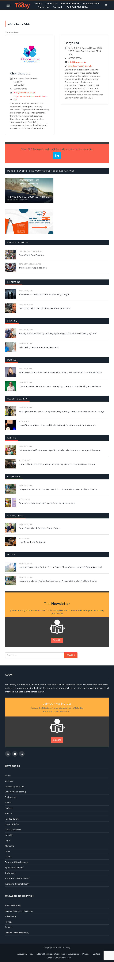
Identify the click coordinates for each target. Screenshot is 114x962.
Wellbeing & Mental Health (17, 884)
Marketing (9, 846)
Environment (10, 797)
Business (9, 781)
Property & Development (16, 862)
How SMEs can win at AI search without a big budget (44, 294)
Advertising (10, 916)
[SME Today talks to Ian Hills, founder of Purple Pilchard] (10, 308)
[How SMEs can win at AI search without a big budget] (10, 294)
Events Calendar (70, 3)
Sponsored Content (14, 867)
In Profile (9, 835)
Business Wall (91, 3)
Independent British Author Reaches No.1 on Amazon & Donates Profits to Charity (58, 489)
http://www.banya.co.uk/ (80, 66)
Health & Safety (12, 824)
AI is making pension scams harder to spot (39, 347)
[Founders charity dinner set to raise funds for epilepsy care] (10, 502)
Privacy (8, 922)
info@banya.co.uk (77, 62)
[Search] (105, 5)
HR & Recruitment (13, 829)
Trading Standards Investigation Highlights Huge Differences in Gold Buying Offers (58, 333)
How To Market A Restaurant (32, 542)
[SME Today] (22, 5)
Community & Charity (14, 786)
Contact (57, 6)
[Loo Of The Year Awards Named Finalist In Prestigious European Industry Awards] (10, 425)
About (38, 3)
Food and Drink (12, 819)
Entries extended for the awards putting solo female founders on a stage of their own (59, 450)
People (8, 856)
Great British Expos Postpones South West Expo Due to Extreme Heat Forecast (57, 464)
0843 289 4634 (79, 6)
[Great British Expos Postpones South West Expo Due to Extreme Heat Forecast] (10, 463)
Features (9, 808)
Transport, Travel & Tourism (17, 878)
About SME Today (13, 905)
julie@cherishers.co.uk (24, 92)
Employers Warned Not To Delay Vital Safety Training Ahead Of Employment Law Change (61, 411)
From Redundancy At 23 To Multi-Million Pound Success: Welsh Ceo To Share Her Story (60, 372)
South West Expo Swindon (31, 255)
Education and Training (15, 792)
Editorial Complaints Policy (17, 932)
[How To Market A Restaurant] (10, 541)
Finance (8, 813)
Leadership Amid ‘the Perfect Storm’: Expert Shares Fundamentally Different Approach (61, 567)
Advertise (51, 3)
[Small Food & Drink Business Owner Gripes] (10, 528)
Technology (10, 873)
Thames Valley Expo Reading (33, 268)
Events (8, 802)
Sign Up (57, 640)
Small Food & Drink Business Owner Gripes (39, 528)
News (7, 851)
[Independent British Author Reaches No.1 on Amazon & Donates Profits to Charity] (10, 489)
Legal (7, 840)
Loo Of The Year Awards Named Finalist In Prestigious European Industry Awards (57, 425)
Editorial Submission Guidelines (19, 911)
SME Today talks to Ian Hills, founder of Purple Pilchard (45, 308)
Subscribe (43, 6)
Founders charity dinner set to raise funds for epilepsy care (47, 503)
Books (8, 775)
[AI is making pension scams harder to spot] (10, 347)
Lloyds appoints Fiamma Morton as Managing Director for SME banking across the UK (60, 386)
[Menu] (8, 5)
